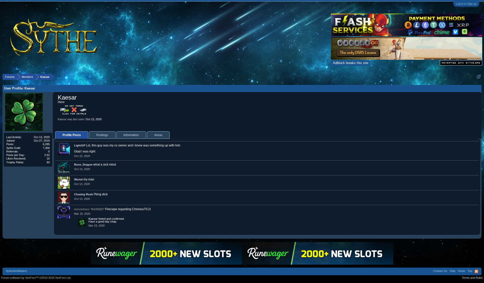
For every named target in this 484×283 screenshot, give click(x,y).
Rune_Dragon (83, 164)
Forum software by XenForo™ (36, 277)
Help (452, 270)
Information (131, 135)
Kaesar (93, 218)
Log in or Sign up (466, 3)
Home (461, 270)
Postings (102, 135)
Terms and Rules (472, 277)
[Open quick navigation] (478, 76)
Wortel (78, 179)
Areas (158, 135)
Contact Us (440, 270)
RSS (476, 271)
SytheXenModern (16, 270)
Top (470, 270)
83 (48, 162)
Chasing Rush (83, 194)
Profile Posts (72, 135)
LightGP (79, 145)
